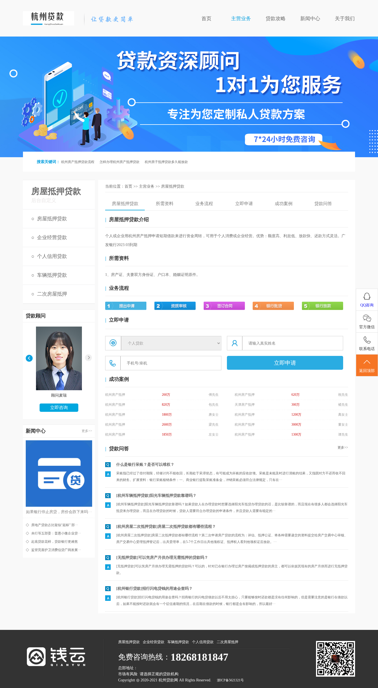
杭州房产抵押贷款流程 (77, 162)
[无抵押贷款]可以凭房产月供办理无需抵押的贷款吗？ (162, 557)
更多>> (87, 431)
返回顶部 (367, 371)
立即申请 (244, 203)
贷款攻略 (276, 18)
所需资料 (165, 203)
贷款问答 (323, 203)
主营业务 (241, 18)
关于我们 (345, 18)
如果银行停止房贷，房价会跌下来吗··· (59, 512)
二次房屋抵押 (52, 294)
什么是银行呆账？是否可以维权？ (145, 464)
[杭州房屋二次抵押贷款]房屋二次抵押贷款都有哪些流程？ (166, 526)
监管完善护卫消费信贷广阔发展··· (56, 550)
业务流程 (204, 203)
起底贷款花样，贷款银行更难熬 (54, 542)
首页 (206, 18)
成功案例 (283, 203)
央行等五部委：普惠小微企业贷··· (56, 533)
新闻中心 (310, 18)
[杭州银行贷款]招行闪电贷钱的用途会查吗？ (154, 588)
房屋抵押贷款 (52, 218)
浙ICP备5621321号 (230, 680)
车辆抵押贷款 (52, 275)
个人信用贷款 (52, 256)
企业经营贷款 (52, 237)
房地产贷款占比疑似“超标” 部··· (54, 525)
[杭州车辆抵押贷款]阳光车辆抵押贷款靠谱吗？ (156, 495)
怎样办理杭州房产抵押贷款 (119, 162)
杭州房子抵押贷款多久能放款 (166, 162)
